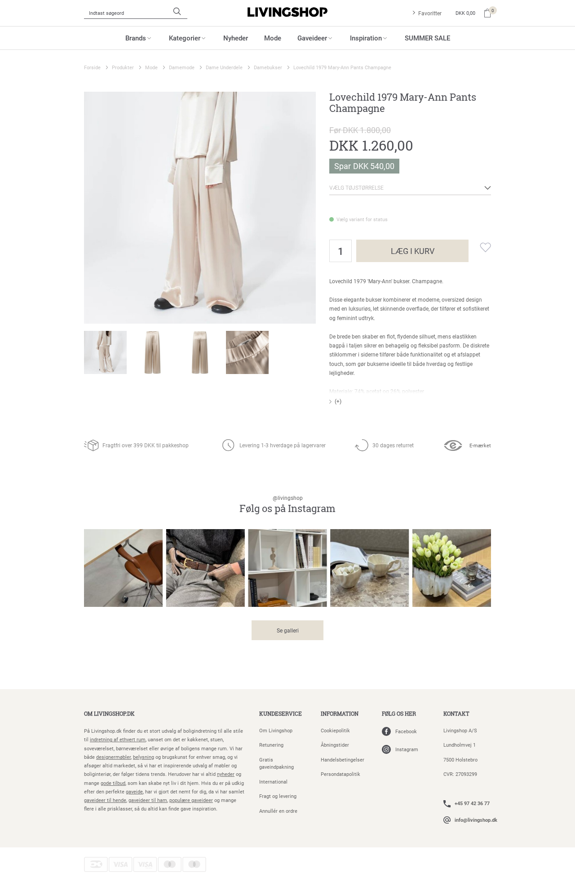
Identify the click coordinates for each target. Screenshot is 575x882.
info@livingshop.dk (476, 819)
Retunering (271, 744)
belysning (143, 756)
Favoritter (430, 13)
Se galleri (288, 630)
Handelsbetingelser (342, 759)
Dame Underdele (224, 67)
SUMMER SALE (427, 37)
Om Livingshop (275, 730)
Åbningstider (335, 744)
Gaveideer (312, 37)
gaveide (134, 791)
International (273, 781)
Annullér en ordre (278, 810)
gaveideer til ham (147, 800)
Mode (272, 37)
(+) (338, 401)
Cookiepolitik (335, 730)
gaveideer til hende (105, 800)
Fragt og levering (277, 796)
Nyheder (235, 37)
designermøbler (113, 756)
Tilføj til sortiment (480, 247)
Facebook (406, 731)
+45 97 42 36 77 (472, 803)
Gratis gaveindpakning (276, 763)
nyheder (225, 774)
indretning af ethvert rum (118, 739)
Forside (92, 67)
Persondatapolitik (340, 774)
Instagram (406, 749)
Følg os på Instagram (287, 504)
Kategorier (184, 37)
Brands (135, 37)
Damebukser (268, 67)
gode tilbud (113, 783)
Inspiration (366, 37)
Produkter (123, 67)
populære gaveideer (191, 800)
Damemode (182, 67)
